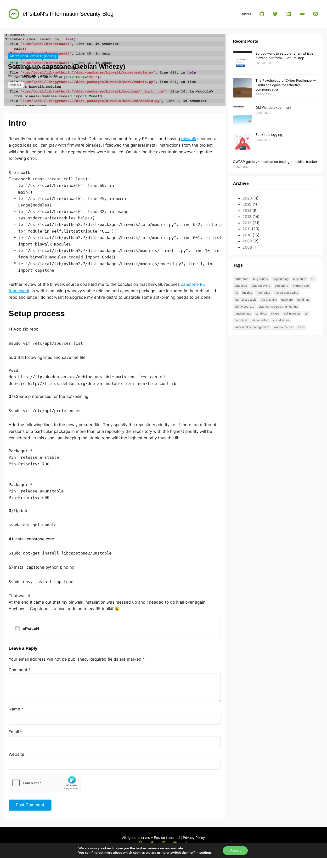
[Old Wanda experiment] (242, 115)
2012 (246, 222)
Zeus (301, 327)
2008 (247, 247)
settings (205, 853)
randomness (243, 313)
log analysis (269, 299)
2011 (246, 228)
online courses (244, 306)
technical (16, 84)
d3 (312, 279)
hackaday (263, 292)
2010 (246, 235)
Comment (20, 669)
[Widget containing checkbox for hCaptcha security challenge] (45, 783)
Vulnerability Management (252, 327)
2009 (247, 241)
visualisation (281, 320)
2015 (246, 204)
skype (275, 313)
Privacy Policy (194, 837)
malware (287, 299)
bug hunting (280, 279)
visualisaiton (260, 320)
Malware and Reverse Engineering (33, 56)
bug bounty (260, 279)
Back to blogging (268, 134)
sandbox (261, 313)
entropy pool (301, 285)
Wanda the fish (283, 327)
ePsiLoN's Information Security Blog (68, 14)
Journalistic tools (245, 299)
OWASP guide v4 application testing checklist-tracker (275, 162)
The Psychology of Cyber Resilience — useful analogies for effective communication (285, 84)
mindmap (303, 299)
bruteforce (241, 279)
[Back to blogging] (242, 142)
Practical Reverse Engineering (278, 306)
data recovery (261, 285)
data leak (241, 285)
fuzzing (247, 292)
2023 (247, 198)
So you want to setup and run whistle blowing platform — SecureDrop (284, 55)
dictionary (281, 285)
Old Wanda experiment (273, 107)
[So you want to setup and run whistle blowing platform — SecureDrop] (242, 61)
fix (236, 292)
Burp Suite (299, 279)
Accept (235, 850)
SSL (306, 313)
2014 (246, 210)
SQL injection (292, 313)
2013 (246, 216)
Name (16, 709)
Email (15, 731)
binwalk (188, 138)
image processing (286, 292)
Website (16, 754)
